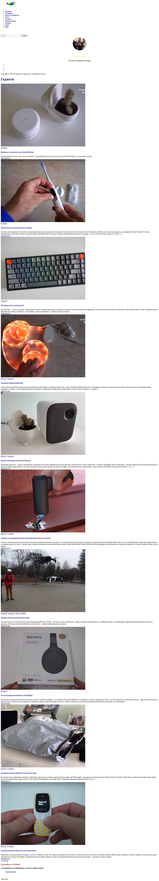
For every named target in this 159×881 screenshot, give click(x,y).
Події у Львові (10, 21)
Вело (7, 25)
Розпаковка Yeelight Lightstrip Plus (12, 383)
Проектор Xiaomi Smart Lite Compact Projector (16, 460)
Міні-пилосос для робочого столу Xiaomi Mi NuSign (17, 152)
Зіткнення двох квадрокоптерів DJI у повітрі (15, 617)
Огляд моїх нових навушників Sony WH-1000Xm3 (17, 695)
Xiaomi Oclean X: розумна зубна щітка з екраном (16, 227)
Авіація (8, 23)
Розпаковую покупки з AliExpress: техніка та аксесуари (18, 773)
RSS (6, 27)
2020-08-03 (5, 313)
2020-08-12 (5, 236)
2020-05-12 (5, 548)
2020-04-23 (5, 859)
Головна (8, 11)
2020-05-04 (5, 626)
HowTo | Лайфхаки (12, 15)
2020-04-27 (5, 781)
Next (6, 861)
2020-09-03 (5, 158)
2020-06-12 (5, 468)
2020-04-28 (5, 703)
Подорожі (8, 13)
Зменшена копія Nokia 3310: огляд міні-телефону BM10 (18, 850)
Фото (7, 17)
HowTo (3, 379)
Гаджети (8, 19)
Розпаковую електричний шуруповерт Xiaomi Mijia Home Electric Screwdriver (26, 538)
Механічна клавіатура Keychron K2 (12, 305)
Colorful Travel (10, 872)
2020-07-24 (5, 391)
